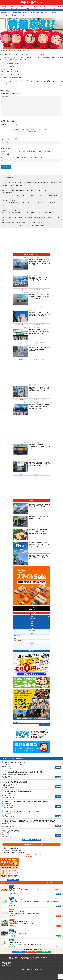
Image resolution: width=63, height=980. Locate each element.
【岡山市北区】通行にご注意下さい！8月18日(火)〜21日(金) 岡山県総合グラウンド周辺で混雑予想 (39, 349)
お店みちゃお (35, 7)
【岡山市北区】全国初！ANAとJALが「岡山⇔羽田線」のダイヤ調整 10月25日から (39, 557)
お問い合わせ (47, 957)
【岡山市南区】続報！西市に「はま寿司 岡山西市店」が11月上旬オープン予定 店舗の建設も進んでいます (39, 406)
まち (40, 7)
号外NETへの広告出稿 (36, 957)
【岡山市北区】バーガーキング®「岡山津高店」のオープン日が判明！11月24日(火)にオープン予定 (39, 544)
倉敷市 (17, 640)
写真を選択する (32, 131)
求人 (16, 7)
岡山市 (39, 3)
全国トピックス (4, 7)
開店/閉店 (22, 7)
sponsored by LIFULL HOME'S (53, 882)
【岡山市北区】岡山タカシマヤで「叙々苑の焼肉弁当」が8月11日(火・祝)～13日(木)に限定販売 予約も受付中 (39, 314)
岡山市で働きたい (6, 758)
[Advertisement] (31, 241)
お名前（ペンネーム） (7, 148)
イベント (49, 7)
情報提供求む (26, 957)
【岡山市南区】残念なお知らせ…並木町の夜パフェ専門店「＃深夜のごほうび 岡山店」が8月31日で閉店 (39, 464)
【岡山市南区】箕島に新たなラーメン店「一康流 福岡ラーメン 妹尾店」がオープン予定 (39, 446)
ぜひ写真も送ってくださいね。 (9, 121)
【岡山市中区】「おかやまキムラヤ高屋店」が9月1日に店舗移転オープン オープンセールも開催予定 (39, 296)
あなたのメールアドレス (9, 139)
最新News (11, 7)
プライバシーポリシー (16, 958)
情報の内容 (5, 90)
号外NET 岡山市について (30, 958)
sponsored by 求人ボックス (18, 758)
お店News (28, 7)
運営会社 (18, 957)
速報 (54, 7)
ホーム (12, 957)
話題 (44, 7)
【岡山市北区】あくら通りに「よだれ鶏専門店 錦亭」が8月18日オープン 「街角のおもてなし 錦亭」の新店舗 (39, 389)
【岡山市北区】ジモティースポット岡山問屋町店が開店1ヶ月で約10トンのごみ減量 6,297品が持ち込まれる (39, 331)
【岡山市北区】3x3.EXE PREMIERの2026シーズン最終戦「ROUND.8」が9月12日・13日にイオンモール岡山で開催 (39, 531)
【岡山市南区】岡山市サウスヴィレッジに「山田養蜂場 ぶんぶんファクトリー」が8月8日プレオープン (39, 279)
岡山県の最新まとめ (18, 635)
